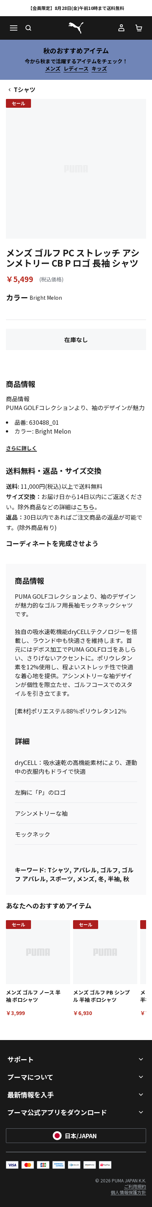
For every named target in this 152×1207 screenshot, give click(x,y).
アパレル (85, 869)
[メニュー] (13, 28)
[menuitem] (135, 1186)
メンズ (53, 68)
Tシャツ (24, 89)
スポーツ (61, 878)
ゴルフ (109, 869)
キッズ (99, 68)
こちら (85, 506)
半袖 (114, 878)
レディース (76, 68)
